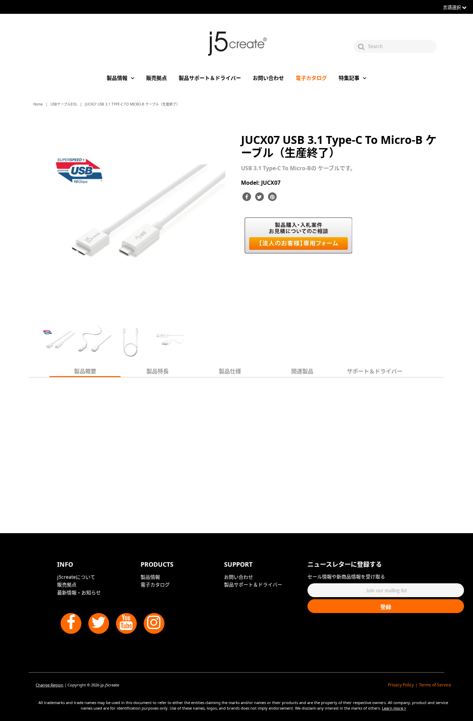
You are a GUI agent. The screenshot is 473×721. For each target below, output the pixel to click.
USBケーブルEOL (64, 104)
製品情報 (117, 77)
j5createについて (76, 577)
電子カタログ (311, 77)
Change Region (49, 684)
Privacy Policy (401, 685)
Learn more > (394, 708)
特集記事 (349, 77)
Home (38, 104)
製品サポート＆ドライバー (210, 77)
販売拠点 (156, 77)
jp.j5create (109, 684)
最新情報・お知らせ (79, 592)
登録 (385, 606)
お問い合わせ (268, 77)
